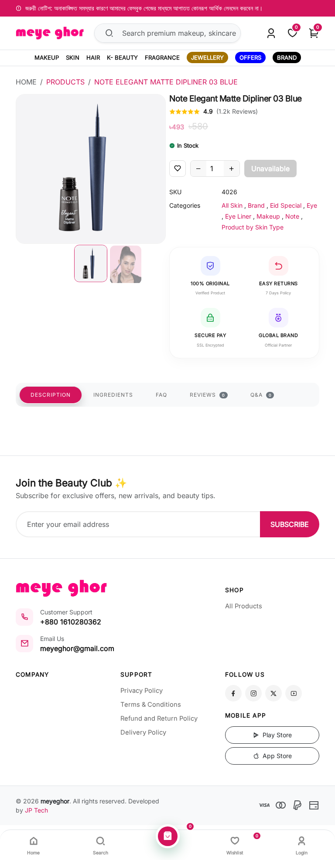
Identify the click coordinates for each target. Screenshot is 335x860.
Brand (256, 205)
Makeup (268, 216)
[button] (90, 263)
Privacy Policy (141, 691)
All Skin (232, 205)
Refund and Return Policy (159, 718)
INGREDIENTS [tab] (113, 394)
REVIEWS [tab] (207, 394)
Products (65, 82)
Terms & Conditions (150, 704)
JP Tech (36, 810)
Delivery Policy (143, 732)
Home (26, 82)
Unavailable (270, 168)
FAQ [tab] (161, 394)
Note (292, 216)
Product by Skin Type (253, 227)
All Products (243, 606)
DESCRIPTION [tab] (51, 394)
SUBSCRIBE (289, 524)
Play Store (276, 735)
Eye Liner (238, 216)
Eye (312, 205)
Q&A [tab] (261, 394)
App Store (276, 755)
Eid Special (285, 205)
